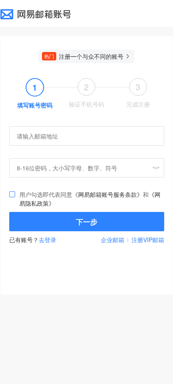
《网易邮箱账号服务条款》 (107, 194)
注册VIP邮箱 (147, 239)
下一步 (86, 222)
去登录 (47, 239)
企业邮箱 (112, 239)
